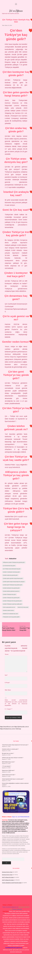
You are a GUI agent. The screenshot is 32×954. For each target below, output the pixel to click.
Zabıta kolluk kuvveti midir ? (8, 774)
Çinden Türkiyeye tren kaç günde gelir (12, 601)
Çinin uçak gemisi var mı (9, 607)
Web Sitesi (8, 690)
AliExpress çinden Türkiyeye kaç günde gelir (14, 562)
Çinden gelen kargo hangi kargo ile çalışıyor (13, 581)
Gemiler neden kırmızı (8, 610)
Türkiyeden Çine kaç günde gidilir (11, 617)
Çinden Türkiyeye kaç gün (9, 594)
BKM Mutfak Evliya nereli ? (8, 762)
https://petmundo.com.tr (21, 726)
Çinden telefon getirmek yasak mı (11, 591)
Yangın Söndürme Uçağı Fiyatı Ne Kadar (12, 882)
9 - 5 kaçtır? (8, 709)
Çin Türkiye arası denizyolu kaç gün (11, 568)
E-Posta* (7, 682)
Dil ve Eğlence (16, 11)
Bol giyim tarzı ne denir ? (8, 753)
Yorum (6, 654)
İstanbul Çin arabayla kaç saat (10, 613)
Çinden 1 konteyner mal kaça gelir (11, 572)
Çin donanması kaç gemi (9, 565)
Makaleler (12, 558)
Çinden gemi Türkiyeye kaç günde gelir (12, 584)
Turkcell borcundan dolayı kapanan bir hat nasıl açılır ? (15, 744)
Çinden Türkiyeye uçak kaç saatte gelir (12, 604)
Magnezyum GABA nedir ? (8, 770)
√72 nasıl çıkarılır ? (6, 766)
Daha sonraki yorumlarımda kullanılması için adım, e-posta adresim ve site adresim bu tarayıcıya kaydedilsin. (16, 702)
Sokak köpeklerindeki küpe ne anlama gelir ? (13, 779)
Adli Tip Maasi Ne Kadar (8, 877)
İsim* (6, 675)
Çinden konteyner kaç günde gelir (11, 588)
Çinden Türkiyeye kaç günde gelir (11, 597)
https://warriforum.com (7, 726)
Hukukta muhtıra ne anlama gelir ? (10, 749)
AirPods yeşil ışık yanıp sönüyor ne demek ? (12, 757)
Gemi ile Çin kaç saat (23, 607)
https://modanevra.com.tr (7, 729)
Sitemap (18, 729)
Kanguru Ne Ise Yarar (7, 872)
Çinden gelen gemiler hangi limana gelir (13, 578)
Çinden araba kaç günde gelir (10, 575)
